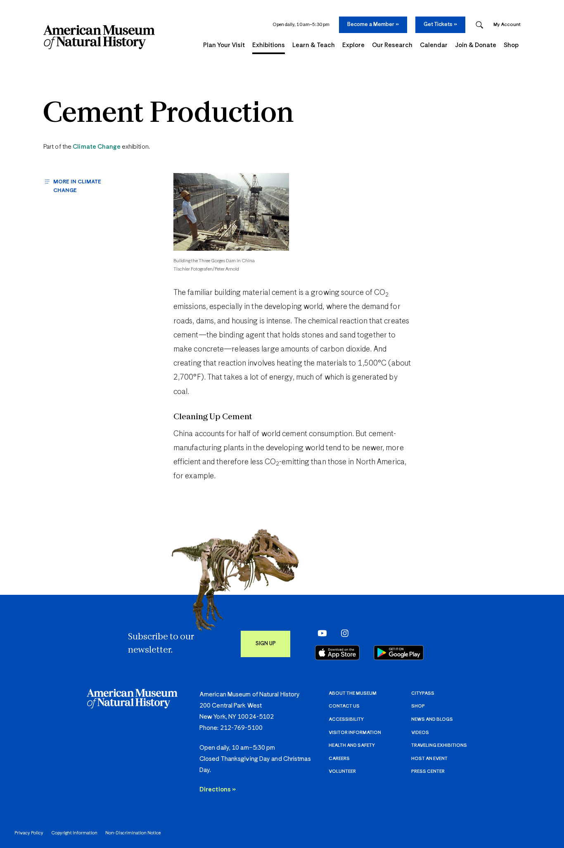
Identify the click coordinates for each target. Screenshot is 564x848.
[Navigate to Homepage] (99, 37)
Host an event (429, 758)
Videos (420, 732)
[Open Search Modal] (479, 25)
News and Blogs (432, 719)
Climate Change (96, 147)
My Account (507, 24)
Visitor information (355, 732)
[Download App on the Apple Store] (337, 652)
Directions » (217, 789)
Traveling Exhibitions (439, 745)
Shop (418, 706)
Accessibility (346, 719)
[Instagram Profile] (342, 633)
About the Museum (353, 693)
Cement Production (168, 114)
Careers (339, 758)
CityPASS (422, 693)
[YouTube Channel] (320, 633)
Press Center (428, 771)
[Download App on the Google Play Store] (399, 652)
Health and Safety (352, 745)
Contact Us (344, 706)
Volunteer (342, 771)
